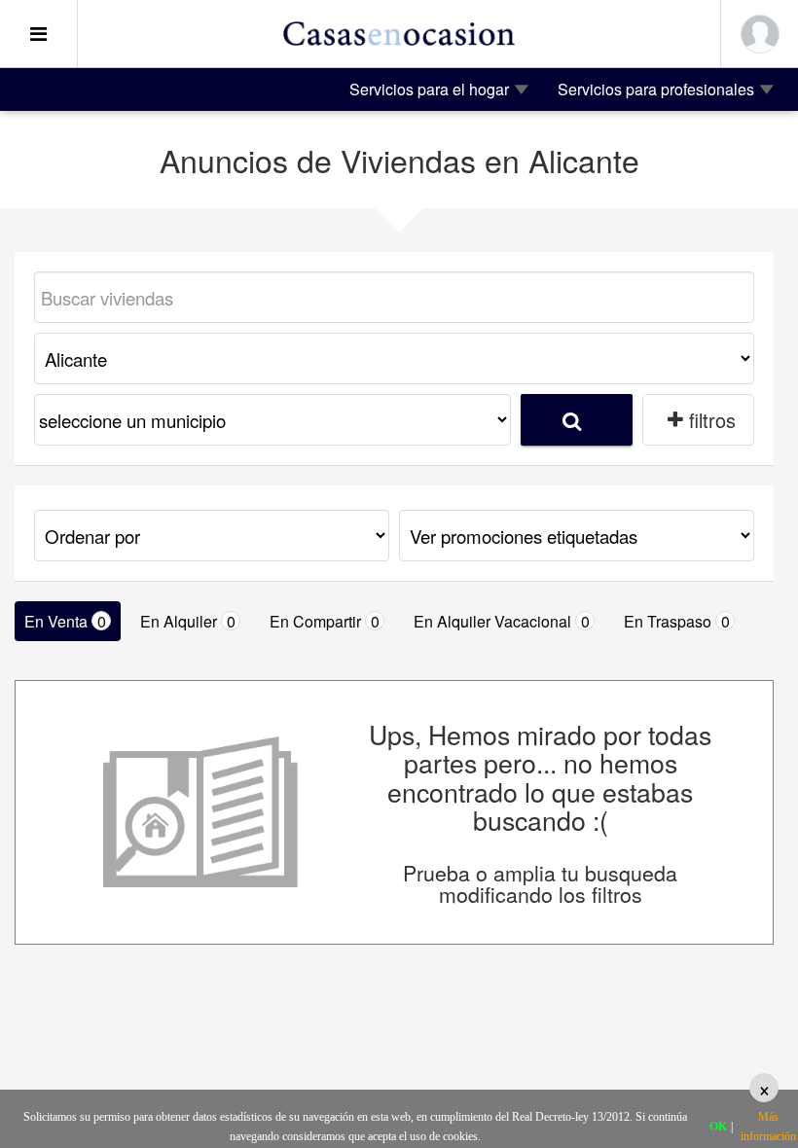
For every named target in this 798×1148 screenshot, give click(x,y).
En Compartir (325, 621)
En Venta (65, 621)
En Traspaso (677, 621)
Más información (768, 1126)
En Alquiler (188, 621)
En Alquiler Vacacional (502, 621)
